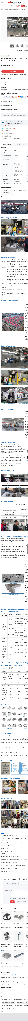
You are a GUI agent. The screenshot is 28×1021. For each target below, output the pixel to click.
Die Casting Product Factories (8, 1002)
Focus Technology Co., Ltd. (16, 1015)
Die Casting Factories (6, 999)
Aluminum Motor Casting (22, 1002)
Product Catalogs (19, 974)
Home (2, 9)
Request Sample (22, 74)
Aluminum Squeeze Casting (18, 977)
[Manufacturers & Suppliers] (14, 2)
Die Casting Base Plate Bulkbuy (8, 1008)
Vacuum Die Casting (6, 993)
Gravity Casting (5, 990)
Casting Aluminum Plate (7, 1005)
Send (12, 901)
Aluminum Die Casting (5, 977)
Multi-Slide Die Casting (17, 993)
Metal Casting (22, 990)
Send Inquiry (13, 71)
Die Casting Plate (18, 1005)
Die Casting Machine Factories (20, 999)
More (2, 1011)
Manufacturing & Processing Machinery (12, 9)
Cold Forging (13, 990)
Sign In (3, 138)
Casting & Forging (23, 9)
